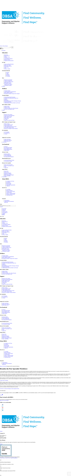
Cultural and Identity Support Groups (10, 126)
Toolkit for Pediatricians (8, 80)
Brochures (8, 75)
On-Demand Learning (7, 85)
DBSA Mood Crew (7, 141)
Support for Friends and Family (9, 120)
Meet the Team (8, 183)
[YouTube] (2, 407)
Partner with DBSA (7, 175)
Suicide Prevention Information (9, 115)
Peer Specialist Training (8, 147)
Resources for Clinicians (8, 79)
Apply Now (6, 167)
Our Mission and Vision (10, 181)
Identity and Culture (7, 65)
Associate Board (9, 192)
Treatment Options (7, 90)
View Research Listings (8, 161)
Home (1, 366)
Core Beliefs (8, 189)
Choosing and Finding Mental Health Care (11, 98)
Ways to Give (6, 172)
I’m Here (3, 297)
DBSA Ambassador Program (9, 174)
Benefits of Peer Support (8, 114)
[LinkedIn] (2, 410)
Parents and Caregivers (8, 140)
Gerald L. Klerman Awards (10, 193)
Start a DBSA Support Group (9, 127)
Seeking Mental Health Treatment (9, 97)
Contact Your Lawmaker (4, 380)
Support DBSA (6, 150)
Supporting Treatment (7, 101)
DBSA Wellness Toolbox (8, 92)
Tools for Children (7, 68)
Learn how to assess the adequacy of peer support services (9, 388)
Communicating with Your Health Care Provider (12, 102)
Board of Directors (9, 190)
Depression (4, 220)
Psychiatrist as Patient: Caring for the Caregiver (8, 84)
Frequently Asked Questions (8, 60)
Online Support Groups (8, 116)
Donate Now (6, 171)
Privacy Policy (2, 457)
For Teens (5, 119)
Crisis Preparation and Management (10, 91)
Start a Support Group (7, 148)
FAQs (5, 166)
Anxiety (5, 56)
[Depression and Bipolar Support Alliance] (5, 421)
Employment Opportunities (8, 347)
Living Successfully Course (8, 81)
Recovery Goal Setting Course (9, 109)
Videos (7, 73)
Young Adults (6, 118)
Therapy (5, 99)
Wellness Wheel (6, 106)
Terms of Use (7, 457)
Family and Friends (7, 139)
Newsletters (8, 76)
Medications (4, 264)
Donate (1, 431)
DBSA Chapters (7, 123)
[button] (1, 48)
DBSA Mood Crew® (7, 82)
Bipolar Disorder (7, 55)
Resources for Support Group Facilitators (11, 128)
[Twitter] (2, 406)
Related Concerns (7, 59)
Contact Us (8, 185)
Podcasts (7, 72)
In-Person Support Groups (8, 124)
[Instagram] (2, 409)
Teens (5, 67)
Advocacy (6, 146)
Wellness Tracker (7, 107)
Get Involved (4, 366)
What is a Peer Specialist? (8, 164)
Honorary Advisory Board (10, 194)
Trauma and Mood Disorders (9, 64)
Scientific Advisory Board (10, 191)
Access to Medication (7, 155)
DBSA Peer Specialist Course (9, 165)
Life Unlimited (6, 132)
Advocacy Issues (7, 153)
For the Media (6, 346)
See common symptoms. (30, 473)
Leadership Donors (9, 195)
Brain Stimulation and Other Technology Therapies (12, 100)
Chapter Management (13, 457)
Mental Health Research (8, 149)
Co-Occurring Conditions (8, 58)
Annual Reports (6, 200)
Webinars (7, 74)
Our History (8, 182)
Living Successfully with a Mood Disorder (11, 108)
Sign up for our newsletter (4, 400)
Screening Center (7, 57)
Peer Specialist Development (9, 156)
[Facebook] (2, 404)
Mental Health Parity (7, 154)
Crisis (1, 206)
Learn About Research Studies (9, 160)
